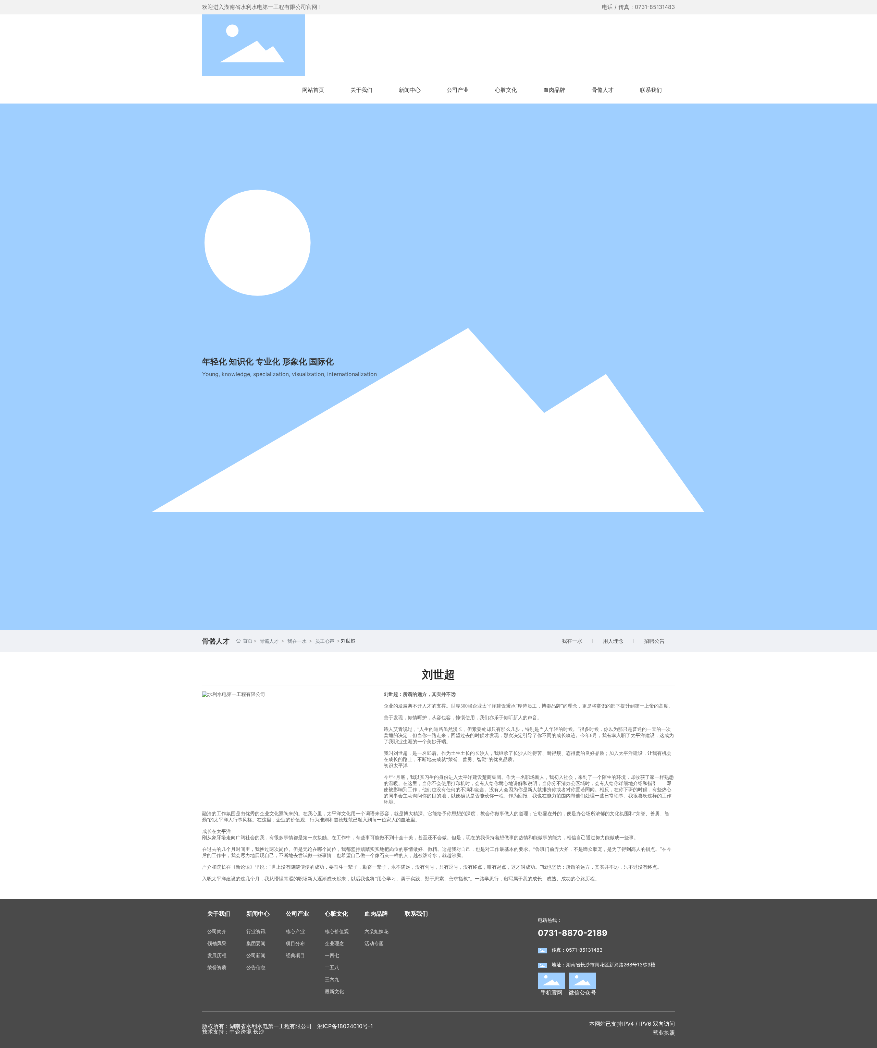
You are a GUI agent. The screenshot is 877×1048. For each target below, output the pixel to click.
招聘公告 (654, 641)
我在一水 (572, 641)
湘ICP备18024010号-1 (345, 1026)
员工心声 (324, 641)
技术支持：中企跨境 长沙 (233, 1031)
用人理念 (613, 641)
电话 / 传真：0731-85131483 (638, 6)
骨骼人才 (269, 641)
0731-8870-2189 (572, 933)
